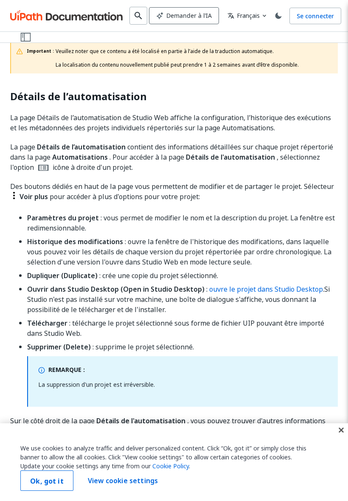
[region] (174, 462)
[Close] (341, 430)
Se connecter (315, 15)
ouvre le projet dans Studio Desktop (266, 289)
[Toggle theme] (278, 16)
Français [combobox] (243, 15)
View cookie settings (123, 481)
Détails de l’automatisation (78, 96)
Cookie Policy (170, 466)
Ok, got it (47, 481)
